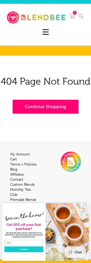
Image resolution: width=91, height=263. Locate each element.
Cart (13, 159)
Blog (13, 169)
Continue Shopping (45, 106)
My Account (20, 154)
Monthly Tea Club (20, 192)
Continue (23, 249)
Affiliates (17, 174)
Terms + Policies (23, 164)
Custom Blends (22, 184)
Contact (16, 179)
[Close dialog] (86, 206)
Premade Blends (23, 200)
